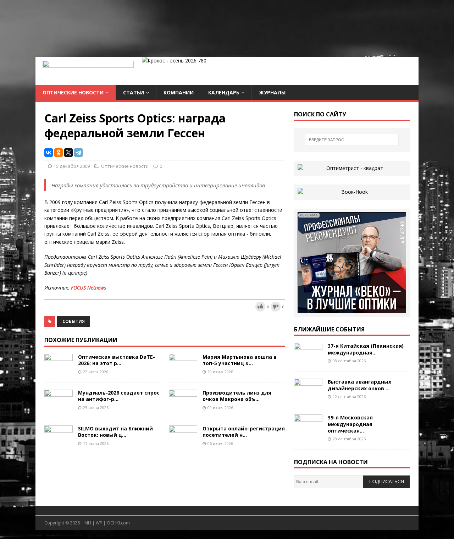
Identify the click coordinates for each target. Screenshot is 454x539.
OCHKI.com (118, 523)
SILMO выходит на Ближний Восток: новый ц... (115, 431)
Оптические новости (73, 92)
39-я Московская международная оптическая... (350, 424)
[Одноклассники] (58, 152)
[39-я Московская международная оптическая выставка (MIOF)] (308, 431)
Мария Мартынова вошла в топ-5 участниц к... (240, 360)
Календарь (223, 92)
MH (87, 523)
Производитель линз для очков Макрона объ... (237, 395)
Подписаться (386, 481)
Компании (179, 92)
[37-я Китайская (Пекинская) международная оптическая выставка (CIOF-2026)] (308, 360)
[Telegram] (78, 152)
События (73, 321)
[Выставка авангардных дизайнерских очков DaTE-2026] (308, 395)
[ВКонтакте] (48, 152)
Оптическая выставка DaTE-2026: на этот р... (116, 360)
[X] (68, 152)
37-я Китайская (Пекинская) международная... (366, 349)
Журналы (272, 92)
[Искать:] (352, 140)
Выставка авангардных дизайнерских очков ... (359, 384)
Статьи (133, 92)
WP (99, 523)
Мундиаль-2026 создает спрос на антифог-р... (119, 395)
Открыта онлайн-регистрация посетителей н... (244, 431)
